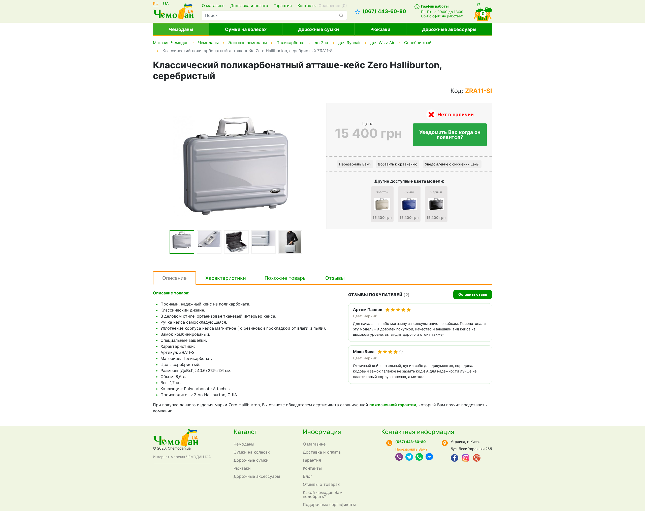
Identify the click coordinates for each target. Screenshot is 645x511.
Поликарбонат (290, 42)
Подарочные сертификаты (329, 504)
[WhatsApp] (419, 457)
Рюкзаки (380, 29)
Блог (307, 476)
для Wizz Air (382, 42)
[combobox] (274, 15)
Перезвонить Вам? (355, 164)
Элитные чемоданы (247, 42)
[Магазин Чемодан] (173, 10)
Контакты (307, 5)
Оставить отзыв (472, 294)
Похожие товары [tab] (286, 278)
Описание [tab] (174, 278)
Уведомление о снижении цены (452, 164)
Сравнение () (332, 5)
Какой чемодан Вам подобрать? (322, 494)
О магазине (213, 5)
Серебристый (418, 42)
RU (155, 4)
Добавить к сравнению (397, 164)
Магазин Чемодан (170, 42)
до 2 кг (322, 42)
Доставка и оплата (249, 5)
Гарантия (283, 5)
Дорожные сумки (318, 29)
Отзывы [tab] (335, 278)
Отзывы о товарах (321, 484)
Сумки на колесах (246, 29)
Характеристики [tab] (225, 278)
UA (166, 4)
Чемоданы (181, 29)
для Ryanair (349, 42)
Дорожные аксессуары (449, 29)
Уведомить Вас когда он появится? (449, 134)
